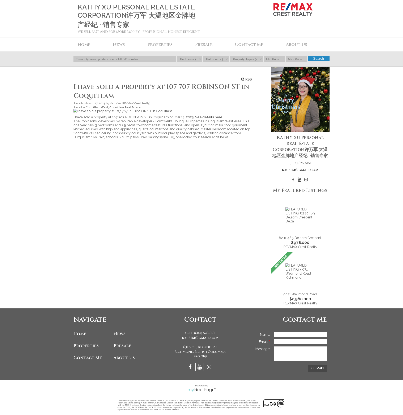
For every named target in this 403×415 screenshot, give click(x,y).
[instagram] (209, 368)
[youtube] (200, 368)
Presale (122, 346)
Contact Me (249, 44)
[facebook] (190, 368)
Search (318, 58)
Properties (86, 346)
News (120, 334)
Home (84, 44)
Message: (262, 349)
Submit (317, 368)
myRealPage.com (201, 390)
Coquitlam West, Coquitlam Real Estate (113, 107)
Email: (264, 342)
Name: (265, 335)
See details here (208, 117)
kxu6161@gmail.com (300, 170)
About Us (296, 44)
